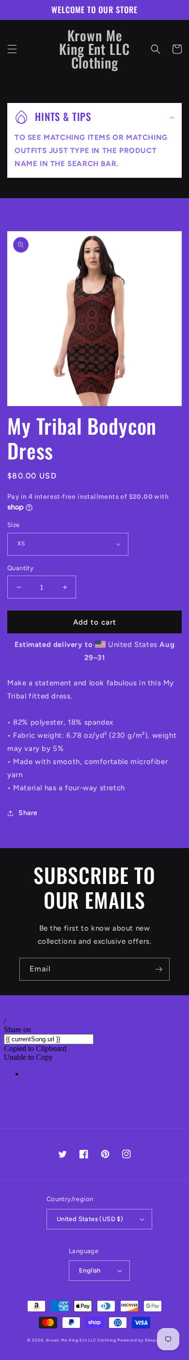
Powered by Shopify (139, 1340)
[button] (12, 49)
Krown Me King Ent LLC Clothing (82, 1340)
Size (13, 524)
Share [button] (28, 813)
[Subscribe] (158, 969)
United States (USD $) (90, 1219)
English (90, 1270)
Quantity (20, 568)
